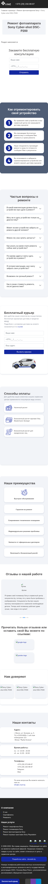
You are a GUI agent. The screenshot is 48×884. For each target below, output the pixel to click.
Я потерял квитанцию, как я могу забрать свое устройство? (21, 267)
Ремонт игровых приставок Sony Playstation (19, 834)
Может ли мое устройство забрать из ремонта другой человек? (22, 229)
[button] (20, 617)
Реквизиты (7, 817)
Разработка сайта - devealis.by (24, 859)
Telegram (20, 769)
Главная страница (8, 10)
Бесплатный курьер (10, 881)
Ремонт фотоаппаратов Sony (28, 10)
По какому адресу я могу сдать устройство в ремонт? (20, 257)
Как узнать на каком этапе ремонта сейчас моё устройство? (22, 247)
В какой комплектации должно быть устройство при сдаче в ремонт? (22, 209)
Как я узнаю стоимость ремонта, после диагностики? (20, 285)
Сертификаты (8, 815)
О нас (5, 812)
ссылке (20, 327)
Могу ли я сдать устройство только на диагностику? (23, 219)
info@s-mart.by (19, 785)
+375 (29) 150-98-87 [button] (25, 4)
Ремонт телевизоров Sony (13, 829)
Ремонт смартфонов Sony (13, 826)
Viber (19, 772)
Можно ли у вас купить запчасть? (21, 238)
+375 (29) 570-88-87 (25, 764)
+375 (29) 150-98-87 (25, 767)
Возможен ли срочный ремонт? (20, 276)
